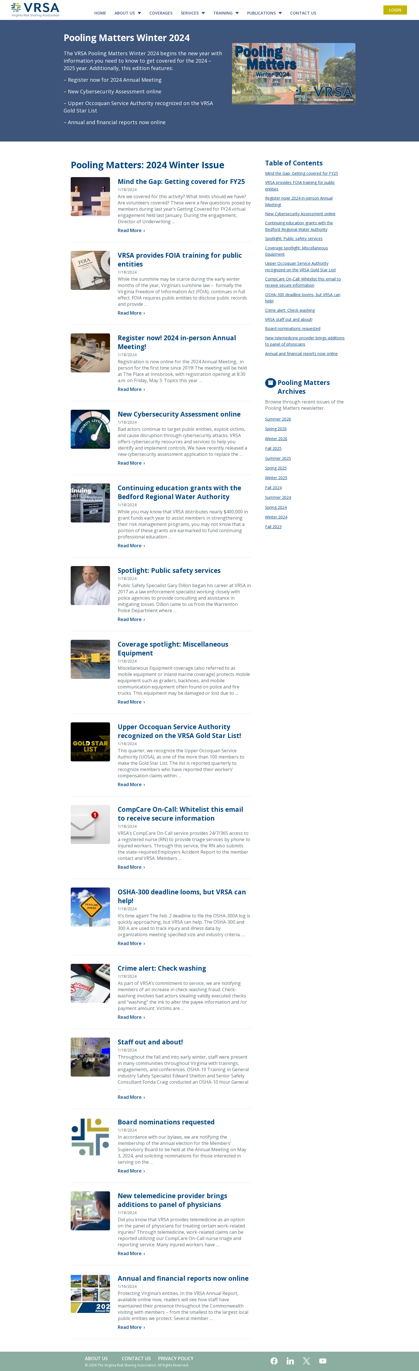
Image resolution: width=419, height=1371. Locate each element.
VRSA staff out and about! (288, 319)
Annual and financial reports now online (183, 1278)
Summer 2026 (278, 419)
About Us (125, 13)
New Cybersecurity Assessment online (179, 414)
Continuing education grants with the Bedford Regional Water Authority (179, 492)
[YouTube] (323, 1361)
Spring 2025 (276, 468)
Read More (131, 230)
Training (223, 13)
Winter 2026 (276, 438)
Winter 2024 (276, 517)
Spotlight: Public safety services (169, 570)
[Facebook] (274, 1361)
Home (100, 13)
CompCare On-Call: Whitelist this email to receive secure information (180, 814)
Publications (261, 13)
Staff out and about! (150, 1042)
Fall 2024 (273, 487)
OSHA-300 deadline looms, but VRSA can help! (302, 298)
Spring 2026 (276, 428)
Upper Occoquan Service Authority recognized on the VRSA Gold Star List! (179, 731)
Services (190, 13)
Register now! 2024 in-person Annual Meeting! (299, 201)
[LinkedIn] (290, 1361)
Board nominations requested (166, 1122)
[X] (306, 1361)
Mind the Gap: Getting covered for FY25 (181, 181)
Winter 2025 (276, 477)
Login (395, 10)
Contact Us (303, 13)
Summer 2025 (278, 458)
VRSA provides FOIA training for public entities (300, 185)
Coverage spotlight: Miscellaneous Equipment (296, 251)
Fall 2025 (273, 448)
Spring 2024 (276, 507)
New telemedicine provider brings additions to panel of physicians (172, 1200)
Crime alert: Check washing (162, 968)
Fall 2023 (273, 526)
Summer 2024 (278, 497)
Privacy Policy (176, 1358)
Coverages (160, 13)
